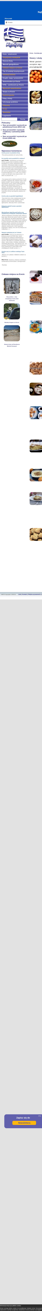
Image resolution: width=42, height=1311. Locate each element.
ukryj (39, 1115)
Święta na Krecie (9, 92)
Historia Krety (8, 61)
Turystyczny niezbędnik (11, 57)
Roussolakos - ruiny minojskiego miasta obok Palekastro (12, 298)
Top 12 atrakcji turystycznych (13, 71)
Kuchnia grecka (8, 95)
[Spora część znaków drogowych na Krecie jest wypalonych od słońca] (12, 319)
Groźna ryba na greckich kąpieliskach (12, 196)
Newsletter (6, 112)
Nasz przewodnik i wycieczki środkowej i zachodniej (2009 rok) (13, 131)
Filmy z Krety (7, 98)
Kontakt (24, 594)
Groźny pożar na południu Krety (11, 152)
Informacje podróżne (10, 102)
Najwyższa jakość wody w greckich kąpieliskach (12, 207)
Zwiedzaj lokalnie (9, 74)
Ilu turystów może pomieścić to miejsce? (13, 158)
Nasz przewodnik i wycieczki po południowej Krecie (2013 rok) (15, 126)
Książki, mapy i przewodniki (13, 78)
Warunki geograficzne (11, 64)
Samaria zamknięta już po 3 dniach (11, 232)
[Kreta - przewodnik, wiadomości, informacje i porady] (14, 38)
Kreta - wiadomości (10, 54)
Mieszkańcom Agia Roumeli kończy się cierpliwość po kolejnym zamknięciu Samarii (14, 213)
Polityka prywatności (34, 594)
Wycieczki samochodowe (12, 88)
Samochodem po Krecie (11, 81)
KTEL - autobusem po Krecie (13, 85)
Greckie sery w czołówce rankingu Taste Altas (13, 252)
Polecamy (6, 105)
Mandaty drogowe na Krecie (12, 322)
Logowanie (7, 116)
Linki (19, 594)
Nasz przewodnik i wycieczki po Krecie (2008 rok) (15, 137)
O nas (5, 109)
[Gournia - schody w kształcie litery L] (12, 341)
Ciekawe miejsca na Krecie (12, 68)
